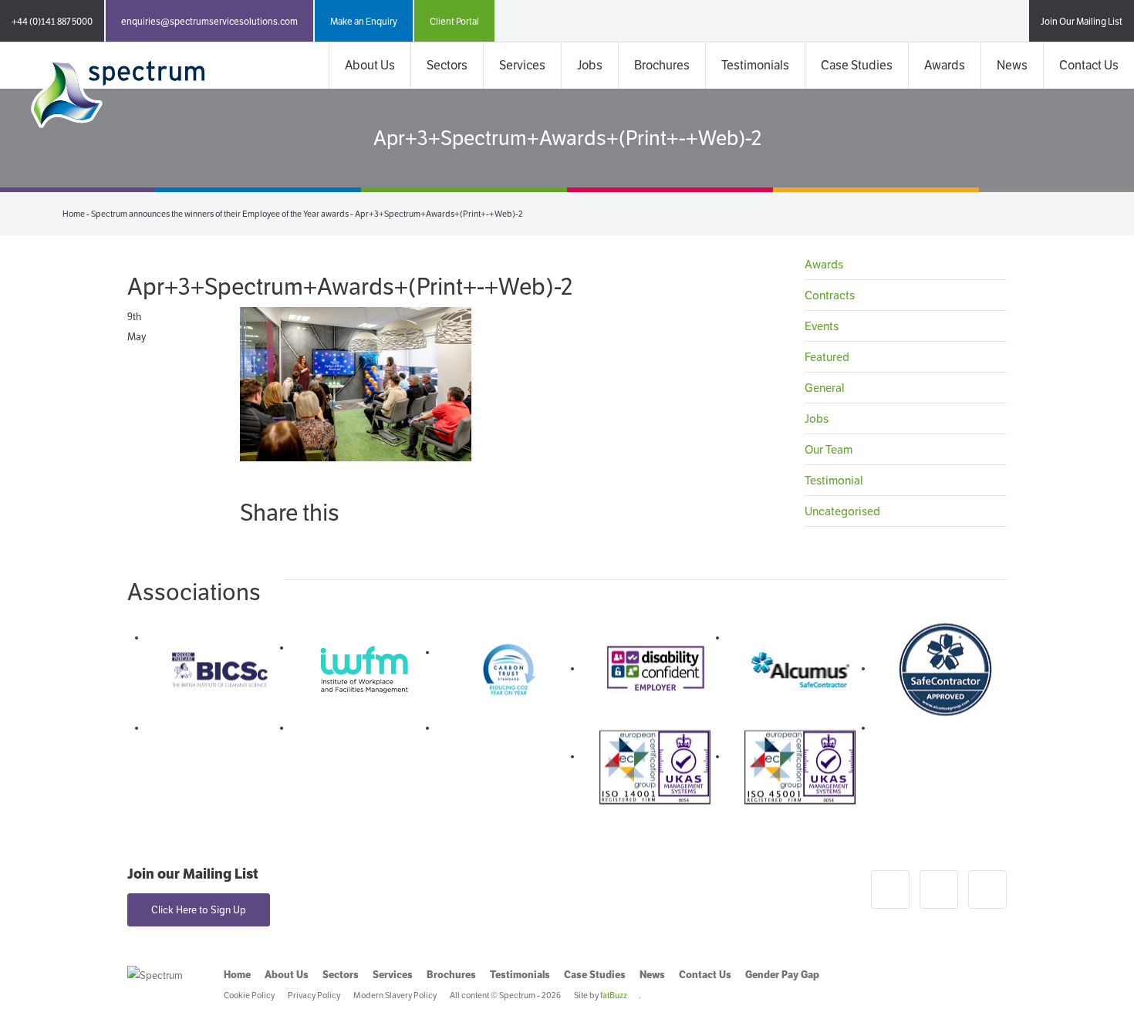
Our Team (828, 449)
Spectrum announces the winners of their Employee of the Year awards (220, 213)
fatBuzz (613, 995)
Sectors (447, 65)
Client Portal (454, 21)
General (825, 387)
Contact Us (1089, 65)
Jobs (589, 65)
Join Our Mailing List (1081, 21)
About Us (370, 65)
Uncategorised (842, 511)
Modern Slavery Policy (395, 995)
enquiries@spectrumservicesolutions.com (209, 21)
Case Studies (857, 65)
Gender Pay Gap (782, 974)
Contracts (830, 295)
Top (1097, 999)
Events (822, 326)
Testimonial (834, 480)
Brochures (662, 65)
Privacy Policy (314, 995)
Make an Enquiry (363, 21)
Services (522, 65)
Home (73, 213)
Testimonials (755, 65)
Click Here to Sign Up (198, 909)
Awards (944, 65)
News (1012, 65)
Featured (827, 356)
